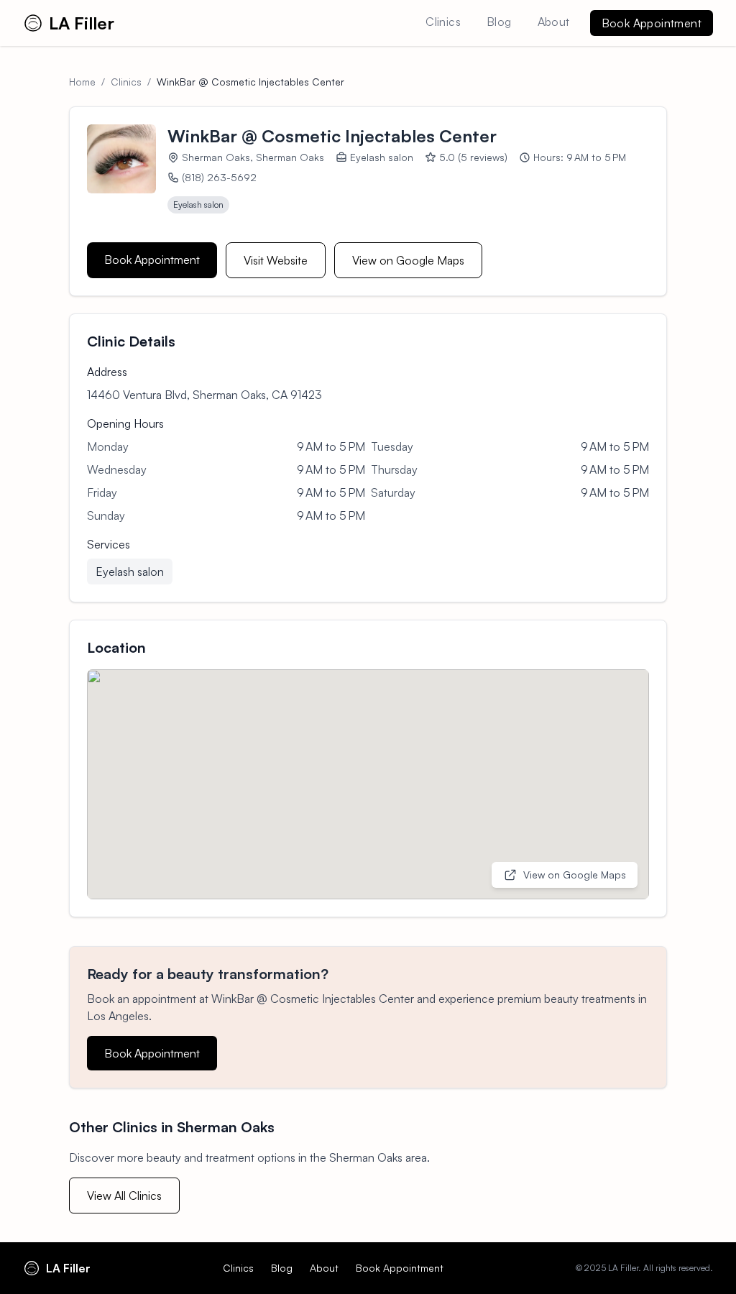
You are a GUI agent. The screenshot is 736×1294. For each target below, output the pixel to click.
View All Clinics (124, 1195)
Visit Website (276, 260)
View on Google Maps (408, 260)
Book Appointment (652, 23)
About (554, 21)
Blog (499, 21)
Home (82, 81)
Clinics (443, 21)
